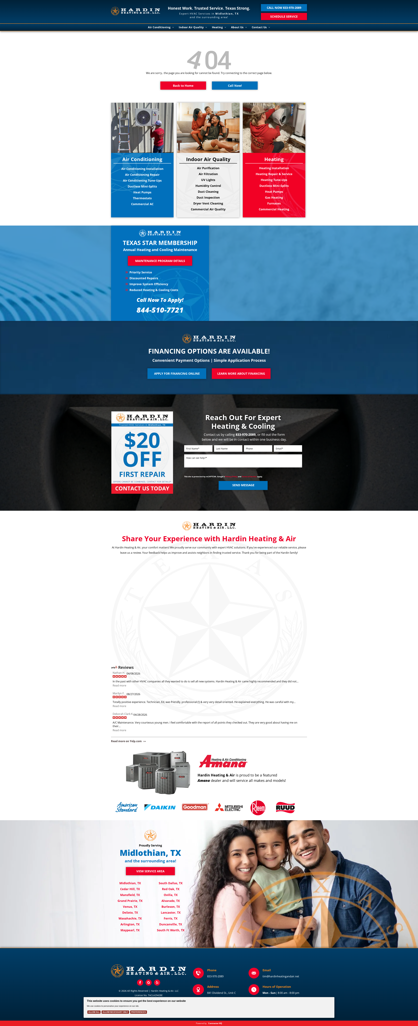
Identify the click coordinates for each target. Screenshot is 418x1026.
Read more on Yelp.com (126, 741)
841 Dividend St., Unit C (221, 993)
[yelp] (157, 982)
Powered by (201, 1023)
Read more (119, 685)
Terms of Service (249, 476)
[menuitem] (160, 27)
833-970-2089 (215, 976)
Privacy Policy (231, 476)
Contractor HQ (215, 1023)
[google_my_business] (148, 982)
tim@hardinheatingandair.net (281, 976)
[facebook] (140, 982)
